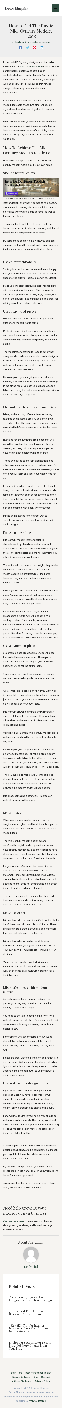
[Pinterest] (34, 47)
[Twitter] (27, 47)
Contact (45, 1377)
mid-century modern (31, 66)
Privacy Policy (42, 1381)
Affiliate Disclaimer (22, 1381)
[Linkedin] (41, 47)
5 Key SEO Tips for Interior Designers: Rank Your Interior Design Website (28, 1328)
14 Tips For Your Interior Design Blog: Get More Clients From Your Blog (30, 1345)
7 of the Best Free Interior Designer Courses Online (26, 1312)
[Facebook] (20, 47)
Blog (35, 1377)
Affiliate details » (37, 1401)
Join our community (15, 1221)
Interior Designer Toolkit (38, 1372)
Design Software (21, 1377)
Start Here (16, 1372)
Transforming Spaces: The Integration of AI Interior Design (30, 1298)
